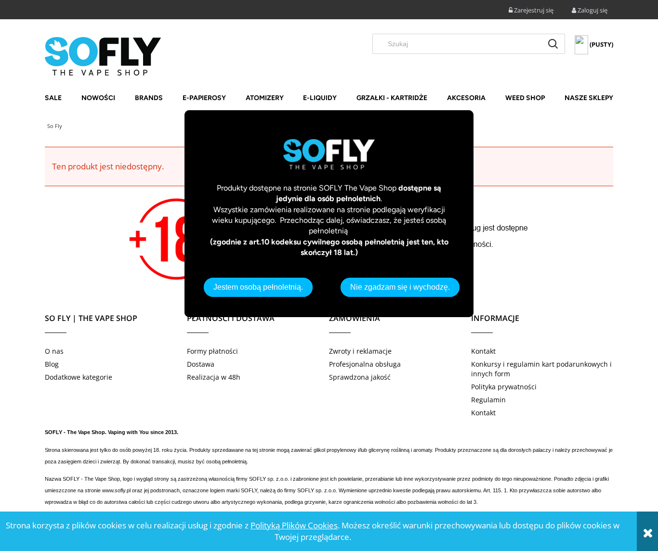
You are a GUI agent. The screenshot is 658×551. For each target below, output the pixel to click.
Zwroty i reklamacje (360, 351)
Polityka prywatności (504, 386)
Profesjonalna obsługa (365, 364)
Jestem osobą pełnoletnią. (258, 287)
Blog (52, 364)
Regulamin (488, 399)
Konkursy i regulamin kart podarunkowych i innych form (541, 368)
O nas (54, 351)
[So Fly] (103, 55)
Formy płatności (212, 351)
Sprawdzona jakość (360, 377)
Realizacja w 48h (213, 377)
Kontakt (483, 351)
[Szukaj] (553, 44)
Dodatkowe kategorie (78, 377)
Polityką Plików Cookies (294, 525)
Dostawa (200, 364)
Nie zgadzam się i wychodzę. (400, 287)
